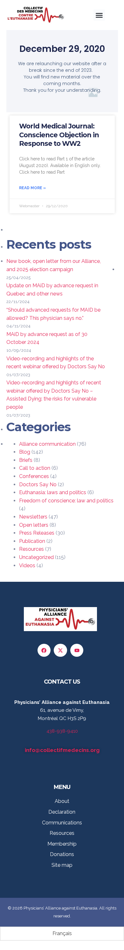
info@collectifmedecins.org (62, 750)
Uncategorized (36, 557)
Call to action (34, 468)
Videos (27, 565)
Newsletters (33, 517)
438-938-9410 (62, 731)
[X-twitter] (60, 650)
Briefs (25, 460)
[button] (99, 15)
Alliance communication (47, 444)
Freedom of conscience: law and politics (66, 501)
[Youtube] (77, 650)
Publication (32, 541)
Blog (24, 452)
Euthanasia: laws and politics (52, 492)
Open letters (33, 525)
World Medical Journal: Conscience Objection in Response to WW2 (59, 134)
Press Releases (36, 533)
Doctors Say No (38, 484)
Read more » (32, 188)
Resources (31, 549)
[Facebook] (44, 650)
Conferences (34, 476)
